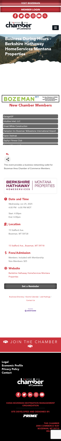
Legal (5, 362)
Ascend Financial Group (14, 144)
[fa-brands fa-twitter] (21, 15)
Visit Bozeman (30, 2)
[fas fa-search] (45, 15)
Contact (7, 372)
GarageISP (8, 116)
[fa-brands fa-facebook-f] (15, 15)
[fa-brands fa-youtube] (39, 15)
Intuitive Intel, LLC (11, 120)
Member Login (30, 9)
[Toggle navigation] (55, 27)
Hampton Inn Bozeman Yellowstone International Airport (29, 130)
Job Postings (45, 297)
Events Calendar (32, 297)
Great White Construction (15, 125)
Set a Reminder (30, 286)
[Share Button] (7, 159)
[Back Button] (31, 154)
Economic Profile (12, 365)
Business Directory (16, 297)
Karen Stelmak (10, 135)
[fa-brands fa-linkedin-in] (27, 15)
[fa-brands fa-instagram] (33, 15)
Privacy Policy (10, 369)
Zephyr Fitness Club (12, 140)
